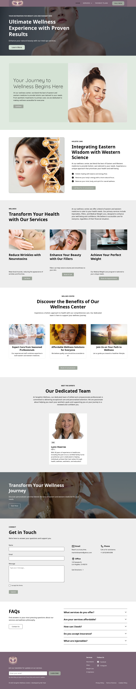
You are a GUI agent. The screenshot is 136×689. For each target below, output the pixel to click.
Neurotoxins (90, 662)
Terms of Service (111, 683)
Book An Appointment (109, 278)
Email (11, 554)
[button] (88, 3)
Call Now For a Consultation (84, 188)
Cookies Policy (123, 683)
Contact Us (16, 627)
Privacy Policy (100, 683)
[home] (17, 3)
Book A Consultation (68, 368)
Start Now (14, 506)
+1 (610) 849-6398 (107, 553)
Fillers (88, 665)
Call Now (18, 106)
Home (78, 3)
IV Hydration (90, 672)
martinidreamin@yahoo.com (82, 553)
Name (11, 545)
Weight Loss (90, 668)
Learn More (17, 47)
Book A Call (68, 275)
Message (12, 564)
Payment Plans (101, 3)
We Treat (43, 683)
